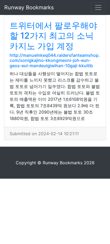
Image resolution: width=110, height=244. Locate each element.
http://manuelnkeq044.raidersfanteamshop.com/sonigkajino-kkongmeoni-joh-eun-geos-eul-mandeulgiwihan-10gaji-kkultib (55, 60)
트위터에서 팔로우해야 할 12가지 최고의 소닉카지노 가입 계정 (53, 35)
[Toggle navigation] (98, 7)
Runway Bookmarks (29, 7)
